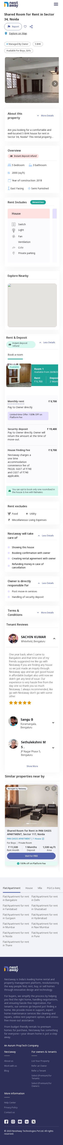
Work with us (10, 1066)
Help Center (10, 1102)
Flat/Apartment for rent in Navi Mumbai (44, 925)
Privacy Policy (11, 1107)
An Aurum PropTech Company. (21, 1045)
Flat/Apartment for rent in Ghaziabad (44, 907)
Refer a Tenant (38, 1070)
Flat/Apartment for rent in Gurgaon (16, 916)
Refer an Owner (39, 1066)
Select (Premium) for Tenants (41, 1077)
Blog (6, 1070)
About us (8, 1061)
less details (49, 342)
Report (15, 26)
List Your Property (40, 1061)
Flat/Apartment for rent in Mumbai (16, 925)
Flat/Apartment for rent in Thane (16, 943)
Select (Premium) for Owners (41, 1085)
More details (47, 115)
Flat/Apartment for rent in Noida (16, 934)
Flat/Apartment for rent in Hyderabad (44, 916)
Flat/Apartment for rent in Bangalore (16, 898)
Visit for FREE (31, 855)
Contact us (9, 1112)
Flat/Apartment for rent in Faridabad (16, 907)
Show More (32, 766)
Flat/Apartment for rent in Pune (44, 934)
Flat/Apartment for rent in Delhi (44, 898)
